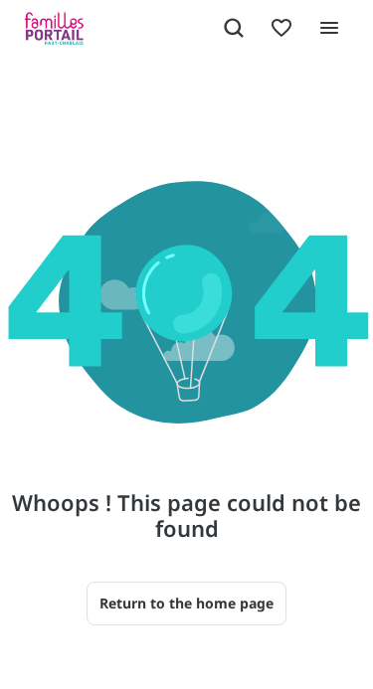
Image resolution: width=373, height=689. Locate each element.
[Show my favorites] (281, 28)
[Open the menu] (329, 28)
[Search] (234, 28)
